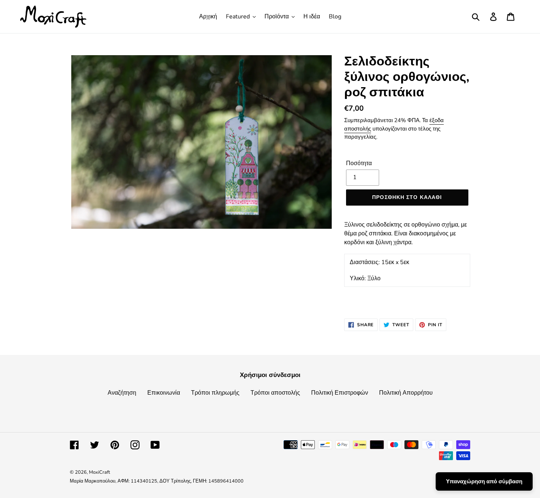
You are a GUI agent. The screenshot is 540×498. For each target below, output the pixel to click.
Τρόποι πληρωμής (215, 393)
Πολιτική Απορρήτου (406, 393)
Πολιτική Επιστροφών (339, 393)
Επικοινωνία (163, 393)
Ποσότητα (359, 163)
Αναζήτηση (122, 393)
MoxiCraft (99, 472)
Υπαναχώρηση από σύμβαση (484, 481)
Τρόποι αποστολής (275, 393)
